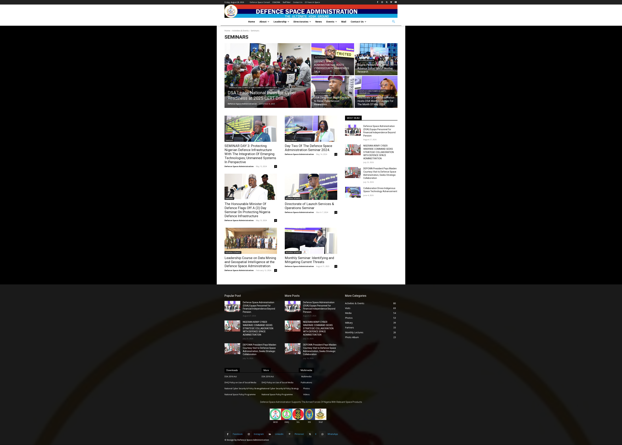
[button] (393, 22)
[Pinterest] (289, 434)
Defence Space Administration (239, 166)
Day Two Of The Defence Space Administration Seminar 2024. (308, 148)
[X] (387, 2)
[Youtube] (395, 2)
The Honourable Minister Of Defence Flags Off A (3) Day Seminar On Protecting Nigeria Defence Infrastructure (247, 210)
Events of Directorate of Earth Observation (372, 92)
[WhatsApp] (322, 434)
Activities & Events (240, 30)
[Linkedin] (270, 434)
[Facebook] (378, 2)
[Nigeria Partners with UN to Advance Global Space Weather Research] (376, 59)
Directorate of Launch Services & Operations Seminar (309, 206)
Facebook (238, 434)
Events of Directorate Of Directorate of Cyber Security (253, 88)
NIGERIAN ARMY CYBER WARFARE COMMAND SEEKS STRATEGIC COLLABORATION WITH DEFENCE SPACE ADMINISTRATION (378, 152)
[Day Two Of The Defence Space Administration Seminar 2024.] (311, 129)
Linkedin (279, 434)
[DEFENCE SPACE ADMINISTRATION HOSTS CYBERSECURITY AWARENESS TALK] (332, 59)
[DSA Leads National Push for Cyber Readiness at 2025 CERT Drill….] (268, 75)
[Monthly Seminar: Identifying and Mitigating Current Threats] (311, 241)
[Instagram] (382, 2)
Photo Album (291, 140)
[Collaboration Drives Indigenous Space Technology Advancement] (353, 192)
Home (227, 30)
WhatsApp (333, 434)
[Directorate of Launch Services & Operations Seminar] (311, 187)
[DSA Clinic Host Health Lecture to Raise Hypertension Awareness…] (332, 92)
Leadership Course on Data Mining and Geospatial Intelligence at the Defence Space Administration (250, 262)
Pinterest (299, 434)
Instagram (259, 434)
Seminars (229, 140)
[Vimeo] (391, 2)
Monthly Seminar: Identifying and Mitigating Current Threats (309, 260)
